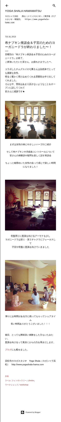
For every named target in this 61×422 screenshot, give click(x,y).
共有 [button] (7, 376)
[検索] (54, 5)
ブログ (8, 349)
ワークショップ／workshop (16, 385)
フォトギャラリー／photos (23, 380)
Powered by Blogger (33, 412)
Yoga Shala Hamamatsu (23, 10)
